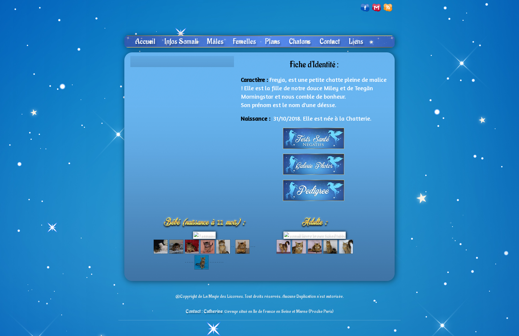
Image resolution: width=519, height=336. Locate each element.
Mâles (215, 41)
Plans (272, 41)
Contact (330, 41)
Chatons (300, 41)
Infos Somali (181, 41)
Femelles (244, 41)
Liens (356, 41)
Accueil (145, 41)
